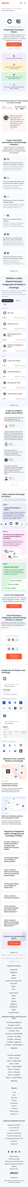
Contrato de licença (14, 1156)
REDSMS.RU (13, 1007)
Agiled (13, 975)
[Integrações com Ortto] (9, 702)
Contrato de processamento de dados (14, 1161)
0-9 (3, 955)
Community (14, 1108)
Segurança (14, 1166)
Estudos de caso (14, 1130)
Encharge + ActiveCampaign (14, 1033)
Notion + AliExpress (14, 1072)
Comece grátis (14, 44)
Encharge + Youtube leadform (14, 1045)
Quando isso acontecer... (13, 636)
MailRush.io (13, 972)
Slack (13, 989)
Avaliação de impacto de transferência (14, 1163)
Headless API (14, 1144)
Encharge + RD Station (14, 1036)
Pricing (14, 1092)
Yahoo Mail (13, 983)
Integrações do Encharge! (19, 317)
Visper (13, 998)
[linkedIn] (12, 1151)
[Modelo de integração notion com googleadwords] (14, 164)
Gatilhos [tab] (18, 300)
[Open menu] (24, 3)
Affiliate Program (14, 1111)
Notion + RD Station (14, 1069)
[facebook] (8, 1151)
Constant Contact (13, 1012)
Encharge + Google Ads (14, 1042)
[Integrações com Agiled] (9, 745)
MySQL (13, 986)
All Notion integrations (14, 1055)
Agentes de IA (14, 1114)
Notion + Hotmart (14, 1058)
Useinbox (13, 978)
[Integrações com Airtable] (4, 708)
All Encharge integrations (14, 1022)
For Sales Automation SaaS (14, 1136)
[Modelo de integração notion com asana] (14, 202)
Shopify (13, 1001)
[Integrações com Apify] (20, 708)
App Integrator (14, 1103)
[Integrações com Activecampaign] (20, 702)
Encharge (19, 8)
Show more (14, 1048)
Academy (14, 1100)
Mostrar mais (14, 271)
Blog (14, 1095)
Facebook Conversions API (13, 981)
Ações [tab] (5, 304)
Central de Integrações (7, 8)
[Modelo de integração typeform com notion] (14, 221)
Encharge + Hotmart (14, 1025)
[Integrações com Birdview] (20, 750)
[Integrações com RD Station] (15, 702)
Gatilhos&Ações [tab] (7, 300)
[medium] (19, 1151)
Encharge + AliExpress (14, 1039)
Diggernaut (13, 1004)
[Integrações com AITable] (20, 745)
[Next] (15, 484)
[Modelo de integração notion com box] (14, 183)
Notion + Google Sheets (14, 1061)
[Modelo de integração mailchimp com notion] (14, 239)
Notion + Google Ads (14, 1075)
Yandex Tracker (13, 993)
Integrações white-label (14, 1125)
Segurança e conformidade (14, 1133)
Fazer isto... (9, 645)
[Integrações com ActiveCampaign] (4, 702)
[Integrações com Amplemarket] (15, 708)
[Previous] (12, 484)
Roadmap (14, 1106)
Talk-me (13, 995)
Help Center (14, 1097)
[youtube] (15, 1151)
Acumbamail (13, 969)
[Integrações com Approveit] (4, 750)
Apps (14, 8)
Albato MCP (14, 1141)
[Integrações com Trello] (4, 745)
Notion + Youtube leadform (14, 1077)
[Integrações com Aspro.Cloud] (15, 750)
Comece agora (14, 943)
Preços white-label (14, 1127)
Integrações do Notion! (20, 339)
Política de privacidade (14, 1159)
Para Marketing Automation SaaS (14, 1138)
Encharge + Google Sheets (14, 1028)
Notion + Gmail (14, 1063)
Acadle (14, 1009)
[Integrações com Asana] (9, 750)
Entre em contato (14, 1168)
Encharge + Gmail (14, 1031)
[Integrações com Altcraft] (9, 708)
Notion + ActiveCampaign (14, 1066)
